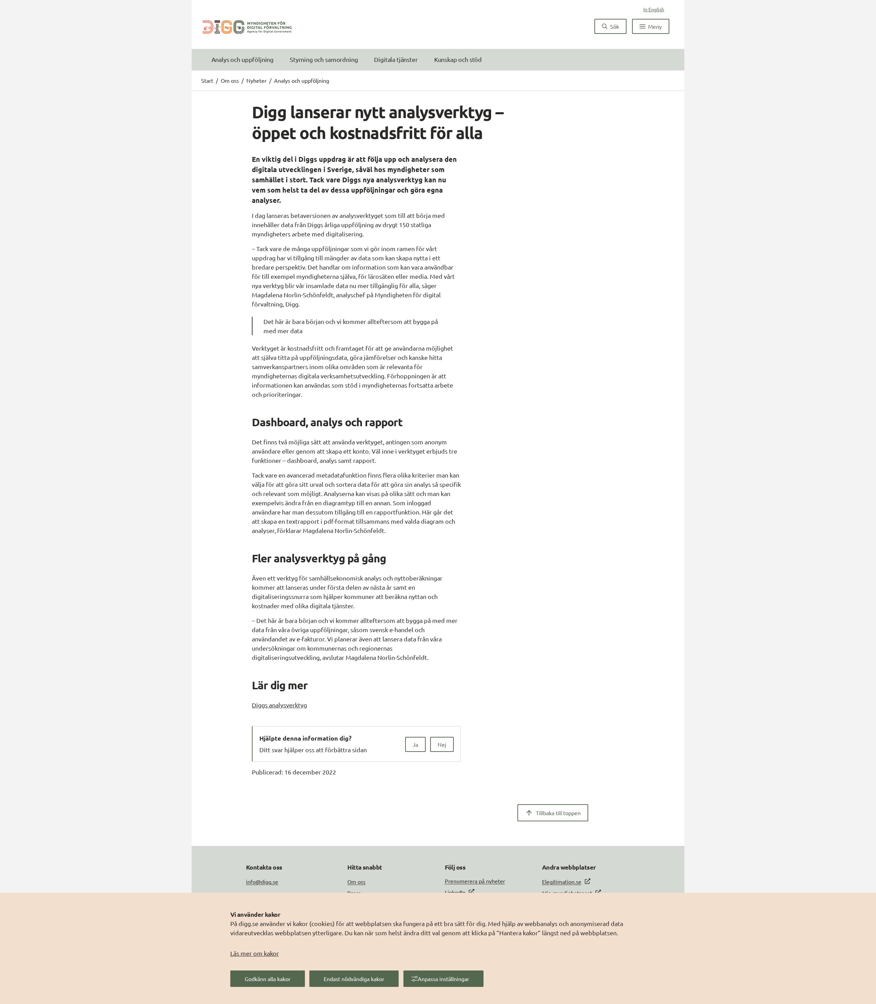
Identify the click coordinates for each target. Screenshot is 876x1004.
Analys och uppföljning (242, 59)
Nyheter (256, 80)
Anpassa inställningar (443, 978)
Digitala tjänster (395, 59)
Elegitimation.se (561, 881)
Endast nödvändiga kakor (354, 978)
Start (207, 80)
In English (653, 9)
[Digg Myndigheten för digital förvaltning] (247, 26)
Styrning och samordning (324, 59)
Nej (442, 744)
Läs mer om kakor (254, 953)
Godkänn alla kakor (268, 978)
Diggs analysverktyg (279, 704)
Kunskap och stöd (458, 59)
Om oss (230, 80)
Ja (415, 744)
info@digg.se (262, 881)
